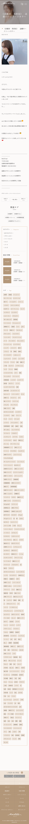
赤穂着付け (16, 493)
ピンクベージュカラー (18, 472)
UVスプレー (11, 383)
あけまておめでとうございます (10, 706)
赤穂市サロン (21, 575)
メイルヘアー (13, 348)
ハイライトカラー (8, 440)
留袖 (21, 426)
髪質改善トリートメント (18, 689)
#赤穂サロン (17, 214)
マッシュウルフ (7, 376)
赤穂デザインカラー (8, 490)
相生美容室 (16, 642)
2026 (9, 721)
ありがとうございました (9, 571)
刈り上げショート (8, 518)
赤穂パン (17, 667)
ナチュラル (6, 404)
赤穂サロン (20, 440)
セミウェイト (14, 532)
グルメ (5, 682)
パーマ (6, 244)
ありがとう (6, 522)
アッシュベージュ (8, 344)
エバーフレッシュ (15, 308)
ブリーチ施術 (11, 714)
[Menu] (25, 4)
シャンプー (6, 348)
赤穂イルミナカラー (16, 483)
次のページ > (23, 199)
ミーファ (17, 383)
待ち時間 (6, 678)
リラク (14, 653)
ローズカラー (7, 554)
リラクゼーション (8, 657)
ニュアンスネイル (20, 571)
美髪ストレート (16, 561)
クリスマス (10, 703)
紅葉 (5, 689)
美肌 (5, 714)
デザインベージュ (18, 557)
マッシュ (11, 369)
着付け (19, 348)
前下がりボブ (7, 515)
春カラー (6, 301)
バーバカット (7, 532)
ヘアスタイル (7, 735)
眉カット (15, 539)
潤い (14, 664)
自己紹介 (12, 621)
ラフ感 (14, 525)
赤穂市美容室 (13, 486)
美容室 (10, 294)
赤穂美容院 (16, 479)
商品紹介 (17, 632)
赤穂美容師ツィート (8, 447)
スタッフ (19, 664)
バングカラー (7, 415)
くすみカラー (14, 433)
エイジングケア (19, 710)
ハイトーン (20, 301)
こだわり (14, 731)
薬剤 (19, 738)
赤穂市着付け (7, 511)
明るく (19, 639)
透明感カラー (7, 326)
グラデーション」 (8, 628)
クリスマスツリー (16, 500)
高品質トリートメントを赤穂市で (11, 176)
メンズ (6, 247)
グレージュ (6, 444)
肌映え (19, 351)
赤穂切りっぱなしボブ (16, 511)
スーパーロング (7, 561)
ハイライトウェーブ (19, 610)
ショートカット (20, 461)
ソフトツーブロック (8, 529)
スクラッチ (16, 699)
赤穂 (17, 362)
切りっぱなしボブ (8, 319)
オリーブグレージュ (15, 444)
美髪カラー (6, 486)
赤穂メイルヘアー (8, 472)
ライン (5, 731)
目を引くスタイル (15, 614)
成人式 (15, 440)
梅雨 (5, 721)
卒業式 (15, 351)
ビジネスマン (7, 536)
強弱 (10, 731)
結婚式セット (20, 497)
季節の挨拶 (6, 390)
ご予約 (21, 699)
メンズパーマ (20, 380)
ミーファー (6, 639)
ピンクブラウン (16, 344)
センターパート (14, 522)
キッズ (5, 419)
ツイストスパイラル (8, 372)
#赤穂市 (10, 214)
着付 (13, 426)
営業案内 (12, 632)
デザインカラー (5, 193)
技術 (13, 735)
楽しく (5, 642)
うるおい (21, 518)
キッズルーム (7, 674)
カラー (16, 372)
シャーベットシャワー (14, 671)
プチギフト (21, 682)
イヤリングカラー (14, 422)
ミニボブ (14, 358)
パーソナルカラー (8, 355)
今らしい (19, 525)
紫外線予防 (6, 635)
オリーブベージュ (7, 298)
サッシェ (11, 682)
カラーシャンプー (18, 475)
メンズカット (7, 312)
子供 (5, 696)
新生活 (12, 717)
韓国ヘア (22, 362)
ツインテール (7, 497)
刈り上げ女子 (7, 504)
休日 (16, 678)
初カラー (6, 621)
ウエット (6, 664)
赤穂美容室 (6, 380)
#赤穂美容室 (20, 217)
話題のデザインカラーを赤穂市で (11, 171)
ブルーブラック (14, 404)
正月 (20, 706)
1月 (15, 703)
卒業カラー (12, 330)
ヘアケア (16, 685)
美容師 (10, 642)
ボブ (19, 397)
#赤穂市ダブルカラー (14, 221)
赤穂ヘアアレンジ (8, 596)
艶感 (19, 600)
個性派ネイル (7, 543)
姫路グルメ (18, 589)
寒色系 (15, 600)
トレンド (14, 738)
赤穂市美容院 (7, 426)
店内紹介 (21, 674)
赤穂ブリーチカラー (8, 475)
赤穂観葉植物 (7, 483)
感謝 (14, 408)
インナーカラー (7, 337)
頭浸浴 (9, 689)
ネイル (22, 394)
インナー (11, 419)
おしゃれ (6, 742)
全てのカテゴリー (8, 233)
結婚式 (16, 426)
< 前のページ (5, 199)
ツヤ (18, 603)
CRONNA (6, 667)
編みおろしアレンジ (18, 596)
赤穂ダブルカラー (8, 454)
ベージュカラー (13, 301)
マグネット (11, 568)
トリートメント (13, 193)
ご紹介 (5, 685)
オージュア (17, 419)
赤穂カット (13, 646)
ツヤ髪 (5, 365)
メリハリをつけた (8, 728)
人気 (21, 422)
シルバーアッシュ (17, 454)
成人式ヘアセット (15, 543)
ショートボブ (21, 358)
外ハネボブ (14, 515)
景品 (15, 692)
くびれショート (17, 355)
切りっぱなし (7, 429)
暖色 (20, 372)
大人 (9, 696)
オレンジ (13, 618)
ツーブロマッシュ (13, 607)
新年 (19, 703)
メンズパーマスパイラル (9, 387)
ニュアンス (9, 600)
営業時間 (15, 724)
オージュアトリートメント (9, 461)
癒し (20, 657)
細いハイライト (7, 401)
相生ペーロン (17, 593)
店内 (9, 650)
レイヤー (18, 625)
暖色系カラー (14, 554)
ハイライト (6, 422)
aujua (13, 415)
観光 (20, 678)
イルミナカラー (16, 333)
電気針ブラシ (12, 710)
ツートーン (6, 451)
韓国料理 (6, 593)
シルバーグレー (7, 316)
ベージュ (21, 554)
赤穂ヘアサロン (15, 507)
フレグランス (21, 635)
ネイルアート (13, 397)
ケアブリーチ (14, 504)
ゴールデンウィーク (15, 390)
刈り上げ (20, 515)
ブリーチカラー (12, 340)
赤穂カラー (6, 717)
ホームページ (16, 294)
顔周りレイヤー (20, 618)
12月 (5, 703)
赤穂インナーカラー (19, 468)
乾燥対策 (11, 685)
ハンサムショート (17, 547)
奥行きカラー (14, 550)
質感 (11, 664)
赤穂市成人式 (7, 507)
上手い (22, 326)
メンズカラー (18, 412)
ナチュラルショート (8, 610)
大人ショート (7, 394)
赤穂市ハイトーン (8, 547)
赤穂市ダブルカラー (8, 468)
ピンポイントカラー (8, 557)
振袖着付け (12, 579)
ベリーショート (16, 376)
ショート (6, 625)
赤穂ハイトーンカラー (19, 490)
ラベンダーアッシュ (17, 337)
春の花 (5, 568)
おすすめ (20, 692)
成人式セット (17, 465)
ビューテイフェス (8, 699)
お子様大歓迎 (14, 674)
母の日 (11, 593)
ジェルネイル (21, 451)
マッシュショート (16, 323)
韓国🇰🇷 (11, 678)
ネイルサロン (13, 451)
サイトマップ (21, 809)
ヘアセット (6, 351)
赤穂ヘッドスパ (7, 653)
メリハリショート (17, 728)
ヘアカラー (6, 305)
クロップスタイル (8, 539)
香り (11, 639)
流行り (17, 579)
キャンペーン (18, 717)
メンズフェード (7, 436)
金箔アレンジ (20, 646)
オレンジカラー (20, 340)
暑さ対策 (6, 671)
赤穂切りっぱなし (8, 586)
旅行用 (16, 682)
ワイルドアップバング (19, 529)
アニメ (22, 671)
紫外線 (5, 383)
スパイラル (15, 436)
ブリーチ (6, 330)
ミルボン (21, 436)
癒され (5, 660)
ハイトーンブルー (17, 586)
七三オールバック (15, 536)
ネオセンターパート (11, 603)
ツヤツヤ (17, 621)
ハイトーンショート (8, 465)
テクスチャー (16, 628)
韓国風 (16, 369)
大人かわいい (7, 550)
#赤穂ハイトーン (10, 217)
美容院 (13, 326)
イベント (13, 696)
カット (19, 193)
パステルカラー (15, 564)
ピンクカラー (14, 312)
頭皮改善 (15, 657)
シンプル (6, 575)
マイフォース (7, 433)
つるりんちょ (14, 650)
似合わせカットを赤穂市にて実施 (11, 181)
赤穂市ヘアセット (8, 479)
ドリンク (19, 660)
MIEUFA (22, 667)
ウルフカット (19, 330)
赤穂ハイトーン (18, 447)
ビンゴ (11, 692)
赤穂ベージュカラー (8, 493)
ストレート (18, 415)
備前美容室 (6, 646)
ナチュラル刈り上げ (8, 458)
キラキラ (21, 539)
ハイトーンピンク (16, 582)
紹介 (15, 639)
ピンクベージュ (16, 298)
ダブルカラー (15, 316)
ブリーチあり (7, 618)
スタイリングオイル (15, 305)
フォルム (6, 632)
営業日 (20, 724)
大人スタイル (7, 614)
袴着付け (6, 579)
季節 (17, 387)
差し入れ (12, 667)
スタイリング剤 (7, 525)
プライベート (7, 589)
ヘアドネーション (19, 365)
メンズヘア (12, 625)
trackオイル (6, 308)
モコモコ (13, 497)
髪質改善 (15, 319)
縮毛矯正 (17, 735)
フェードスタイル (15, 429)
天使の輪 (6, 692)
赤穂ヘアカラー (7, 408)
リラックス (6, 362)
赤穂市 (5, 294)
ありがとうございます (9, 412)
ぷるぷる (21, 650)
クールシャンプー (8, 724)
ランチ (13, 589)
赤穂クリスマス (7, 500)
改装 (5, 650)
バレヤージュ (15, 401)
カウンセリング (7, 738)
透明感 (22, 735)
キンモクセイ (13, 635)
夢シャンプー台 (12, 660)
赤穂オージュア (7, 582)
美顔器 (5, 710)
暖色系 (22, 614)
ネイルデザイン (13, 575)
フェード (22, 308)
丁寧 (19, 731)
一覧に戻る (14, 199)
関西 (16, 721)
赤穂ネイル (6, 397)
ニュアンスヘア (7, 358)
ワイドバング (7, 564)
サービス (13, 362)
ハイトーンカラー (15, 394)
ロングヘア (11, 365)
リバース (6, 607)
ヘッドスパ (13, 380)
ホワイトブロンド (19, 714)
